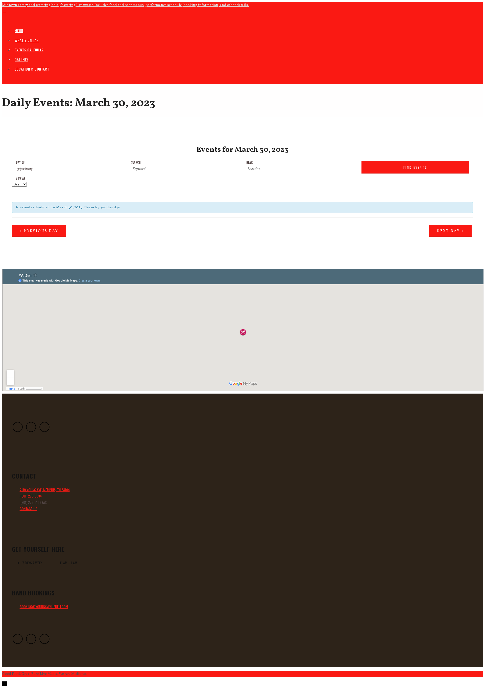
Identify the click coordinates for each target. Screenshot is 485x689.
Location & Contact (32, 69)
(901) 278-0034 (31, 496)
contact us (28, 508)
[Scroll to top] (4, 683)
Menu (19, 30)
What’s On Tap (27, 40)
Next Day (450, 231)
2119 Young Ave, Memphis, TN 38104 (45, 489)
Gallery (21, 59)
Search (136, 162)
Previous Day (39, 231)
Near (249, 162)
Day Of (20, 162)
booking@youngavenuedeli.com (44, 606)
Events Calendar (29, 49)
